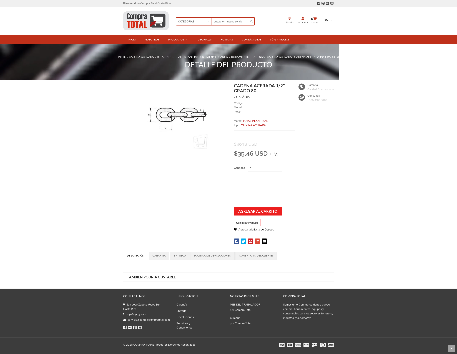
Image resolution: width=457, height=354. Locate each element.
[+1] (257, 241)
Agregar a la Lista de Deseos (256, 229)
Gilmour (235, 318)
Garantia (159, 255)
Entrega (180, 255)
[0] (236, 241)
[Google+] (327, 3)
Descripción (135, 255)
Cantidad (239, 168)
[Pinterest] (323, 3)
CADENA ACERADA (141, 57)
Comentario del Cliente (256, 255)
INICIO (122, 57)
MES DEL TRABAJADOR (245, 304)
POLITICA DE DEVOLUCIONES (212, 255)
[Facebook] (318, 3)
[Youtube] (331, 3)
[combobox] (230, 21)
